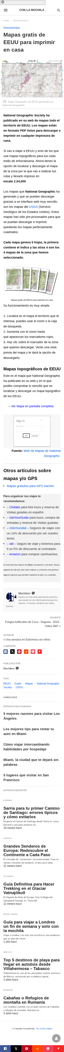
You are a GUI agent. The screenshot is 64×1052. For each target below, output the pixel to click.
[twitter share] (12, 651)
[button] (22, 2)
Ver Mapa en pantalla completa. (32, 406)
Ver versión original (44, 1029)
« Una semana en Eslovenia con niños (26, 639)
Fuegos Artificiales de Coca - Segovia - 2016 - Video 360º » (33, 624)
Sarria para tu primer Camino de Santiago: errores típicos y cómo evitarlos (31, 812)
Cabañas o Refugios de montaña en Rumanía (26, 1000)
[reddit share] (26, 651)
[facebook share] (5, 651)
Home (6, 21)
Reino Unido (10, 914)
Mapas (29, 683)
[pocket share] (33, 651)
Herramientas (21, 21)
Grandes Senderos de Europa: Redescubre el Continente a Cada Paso (26, 850)
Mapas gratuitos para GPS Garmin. (31, 486)
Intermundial (17, 528)
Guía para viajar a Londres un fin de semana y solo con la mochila (31, 926)
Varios (7, 838)
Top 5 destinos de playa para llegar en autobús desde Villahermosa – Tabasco (31, 964)
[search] (59, 10)
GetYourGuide (19, 517)
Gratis (18, 683)
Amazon (14, 554)
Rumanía (8, 990)
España (7, 800)
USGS (33, 206)
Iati (11, 543)
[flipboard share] (40, 651)
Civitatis (14, 507)
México (7, 952)
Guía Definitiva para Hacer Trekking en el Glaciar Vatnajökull (28, 888)
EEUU (7, 683)
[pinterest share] (19, 651)
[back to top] (56, 1038)
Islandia (8, 876)
